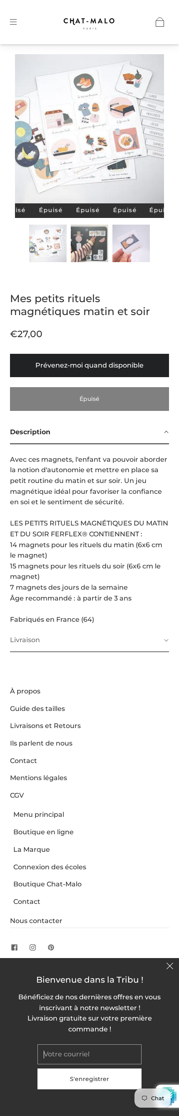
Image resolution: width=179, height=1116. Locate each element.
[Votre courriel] (89, 1054)
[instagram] (32, 947)
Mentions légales (38, 778)
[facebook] (14, 947)
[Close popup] (170, 967)
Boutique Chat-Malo (47, 884)
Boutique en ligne (43, 832)
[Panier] (160, 22)
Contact (23, 761)
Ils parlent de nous (41, 743)
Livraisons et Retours (45, 726)
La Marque (31, 849)
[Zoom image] (89, 130)
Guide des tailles (37, 709)
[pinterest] (51, 947)
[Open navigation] (19, 22)
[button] (30, 130)
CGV (17, 795)
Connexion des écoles (49, 867)
